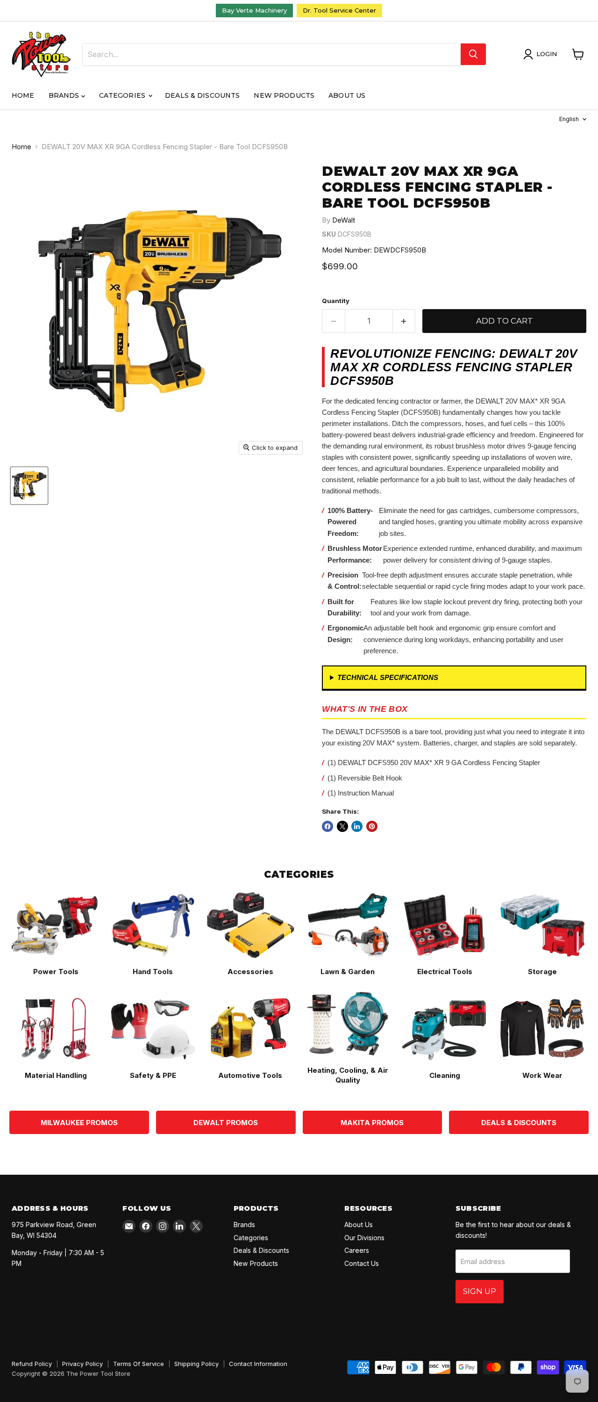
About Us (346, 95)
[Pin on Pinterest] (371, 826)
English (569, 119)
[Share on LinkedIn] (357, 826)
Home (23, 95)
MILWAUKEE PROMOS (79, 1122)
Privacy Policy (82, 1363)
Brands (65, 95)
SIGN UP (479, 1291)
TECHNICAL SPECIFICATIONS (387, 677)
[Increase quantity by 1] (404, 321)
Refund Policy (32, 1363)
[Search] (473, 54)
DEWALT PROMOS (225, 1122)
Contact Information (258, 1363)
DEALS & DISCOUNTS (518, 1122)
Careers (356, 1250)
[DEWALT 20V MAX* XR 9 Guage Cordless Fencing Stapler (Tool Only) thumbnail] (29, 485)
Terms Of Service (138, 1363)
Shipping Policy (196, 1363)
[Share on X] (342, 826)
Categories (123, 95)
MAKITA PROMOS (372, 1122)
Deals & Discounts (202, 95)
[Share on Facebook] (327, 826)
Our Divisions (364, 1238)
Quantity (335, 300)
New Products (284, 95)
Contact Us (361, 1263)
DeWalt (343, 220)
